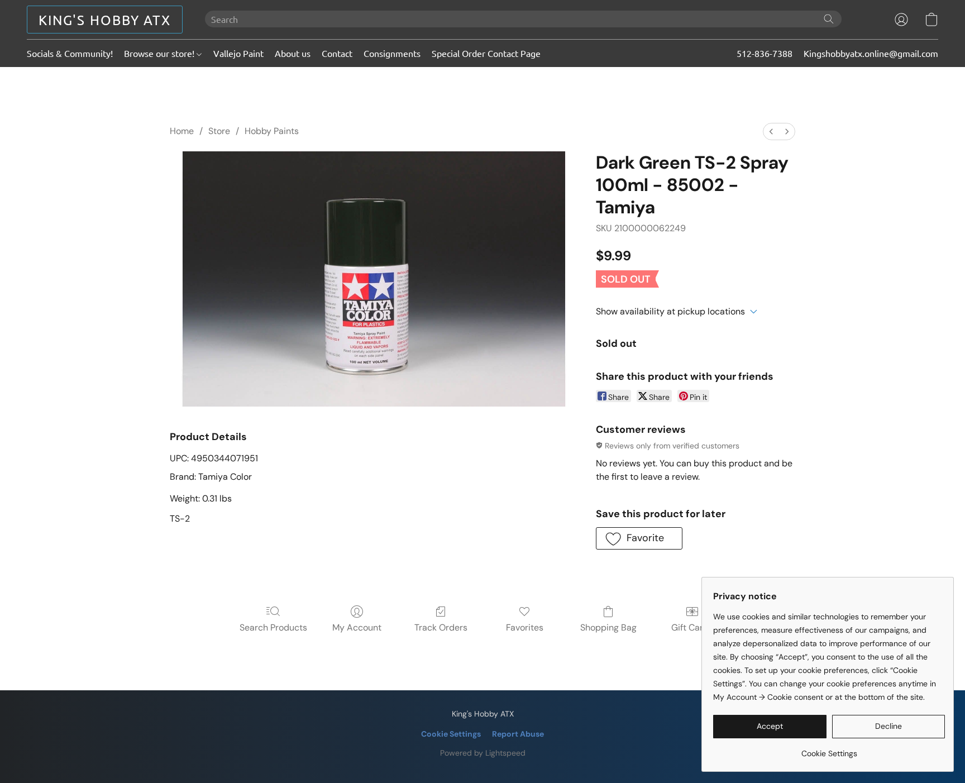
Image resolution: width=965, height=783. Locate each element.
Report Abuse (518, 734)
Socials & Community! (70, 53)
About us (292, 53)
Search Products (273, 627)
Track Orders (440, 627)
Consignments (392, 53)
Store (219, 131)
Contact (337, 53)
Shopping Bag (608, 627)
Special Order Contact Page (486, 53)
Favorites (524, 627)
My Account (356, 627)
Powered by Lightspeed (483, 753)
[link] (829, 749)
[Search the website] (828, 19)
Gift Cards (692, 627)
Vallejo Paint (238, 53)
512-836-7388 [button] (764, 53)
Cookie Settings (451, 734)
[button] (105, 20)
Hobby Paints (272, 131)
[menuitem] (771, 131)
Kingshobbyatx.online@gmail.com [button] (871, 53)
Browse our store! (160, 53)
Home (182, 131)
